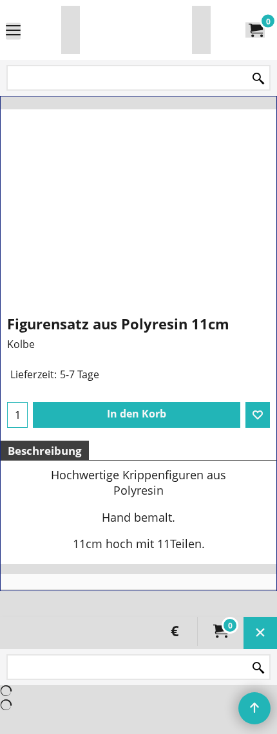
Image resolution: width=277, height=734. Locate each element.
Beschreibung (45, 450)
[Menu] (13, 31)
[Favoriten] (257, 415)
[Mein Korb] (255, 30)
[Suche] (258, 78)
